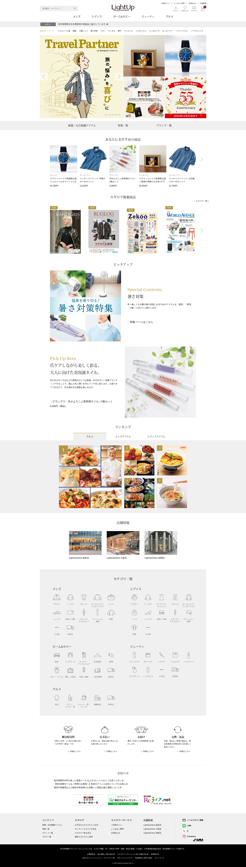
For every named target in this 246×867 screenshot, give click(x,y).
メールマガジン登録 (195, 820)
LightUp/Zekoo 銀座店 (152, 825)
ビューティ (148, 16)
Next (119, 76)
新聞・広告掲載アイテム (82, 125)
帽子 (119, 31)
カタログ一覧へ (202, 201)
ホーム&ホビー (121, 16)
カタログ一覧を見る (83, 833)
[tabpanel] (81, 76)
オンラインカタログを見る (85, 829)
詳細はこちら (75, 751)
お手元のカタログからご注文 (86, 825)
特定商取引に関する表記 (143, 858)
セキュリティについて (125, 858)
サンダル (111, 31)
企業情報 (90, 854)
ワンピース (128, 31)
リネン (103, 31)
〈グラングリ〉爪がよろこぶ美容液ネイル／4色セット (81, 401)
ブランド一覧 (164, 125)
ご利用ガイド (165, 3)
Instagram (191, 836)
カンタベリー (167, 31)
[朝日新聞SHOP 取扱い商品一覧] (144, 97)
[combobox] (59, 8)
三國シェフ (83, 31)
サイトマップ (159, 858)
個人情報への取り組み (105, 854)
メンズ (76, 16)
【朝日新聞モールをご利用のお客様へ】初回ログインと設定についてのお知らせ (91, 784)
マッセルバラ (154, 31)
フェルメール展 (64, 31)
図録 (74, 31)
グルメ (169, 16)
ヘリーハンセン (182, 31)
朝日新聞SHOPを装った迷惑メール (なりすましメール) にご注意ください (88, 780)
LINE (189, 826)
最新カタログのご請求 (84, 837)
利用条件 (154, 854)
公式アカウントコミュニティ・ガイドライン (97, 858)
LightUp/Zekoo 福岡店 (152, 833)
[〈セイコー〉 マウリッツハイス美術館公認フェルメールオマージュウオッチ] (185, 55)
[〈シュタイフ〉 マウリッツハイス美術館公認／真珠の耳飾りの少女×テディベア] (144, 55)
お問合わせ (192, 3)
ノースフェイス (197, 31)
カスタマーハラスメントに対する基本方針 (132, 854)
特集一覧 (123, 125)
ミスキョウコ (141, 31)
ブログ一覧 (46, 837)
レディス (97, 16)
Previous (43, 76)
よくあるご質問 (179, 3)
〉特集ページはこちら (140, 322)
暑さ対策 (94, 31)
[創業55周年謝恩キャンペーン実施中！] (185, 97)
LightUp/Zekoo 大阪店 (152, 829)
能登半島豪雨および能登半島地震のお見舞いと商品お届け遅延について (87, 787)
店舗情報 (203, 3)
